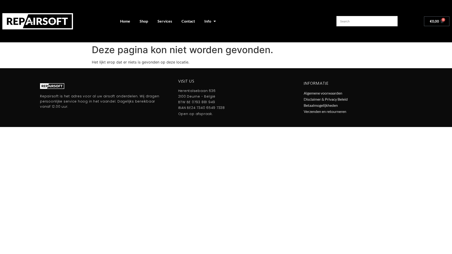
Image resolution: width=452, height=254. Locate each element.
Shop (144, 21)
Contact (188, 21)
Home (125, 21)
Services (164, 21)
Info (207, 21)
